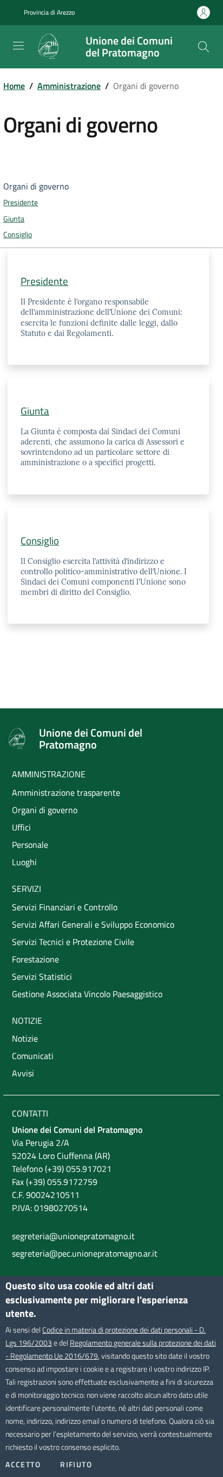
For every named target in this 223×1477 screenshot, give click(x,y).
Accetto (23, 1464)
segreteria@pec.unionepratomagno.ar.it (85, 1253)
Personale (30, 844)
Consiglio (17, 234)
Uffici (21, 827)
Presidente (20, 202)
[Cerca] (203, 46)
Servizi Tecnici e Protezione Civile (73, 941)
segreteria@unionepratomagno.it (73, 1236)
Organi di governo (44, 809)
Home (14, 85)
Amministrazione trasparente (66, 792)
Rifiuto (76, 1464)
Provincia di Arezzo (49, 12)
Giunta (13, 219)
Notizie (25, 1038)
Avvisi (23, 1073)
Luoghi (24, 862)
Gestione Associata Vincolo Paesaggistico (87, 993)
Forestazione (35, 959)
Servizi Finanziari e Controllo (64, 907)
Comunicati (33, 1055)
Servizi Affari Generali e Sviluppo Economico (93, 924)
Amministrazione (69, 85)
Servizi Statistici (42, 976)
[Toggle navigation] (18, 45)
